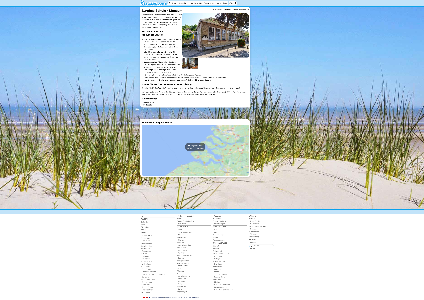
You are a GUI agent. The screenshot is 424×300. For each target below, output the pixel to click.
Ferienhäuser (145, 248)
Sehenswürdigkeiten (184, 232)
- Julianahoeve (146, 261)
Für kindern (145, 227)
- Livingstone (146, 264)
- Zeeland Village (147, 287)
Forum (215, 237)
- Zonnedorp (145, 292)
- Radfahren (181, 279)
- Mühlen (180, 242)
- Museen (180, 235)
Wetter (231, 3)
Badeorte (144, 222)
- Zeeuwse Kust (147, 243)
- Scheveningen (219, 261)
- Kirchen (180, 240)
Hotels (179, 218)
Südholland (217, 246)
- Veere (252, 218)
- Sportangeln (182, 291)
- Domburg (253, 229)
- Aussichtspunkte (184, 245)
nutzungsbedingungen (158, 297)
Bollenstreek (217, 251)
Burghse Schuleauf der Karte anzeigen (195, 147)
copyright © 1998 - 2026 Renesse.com (188, 297)
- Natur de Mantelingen (257, 226)
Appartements (146, 238)
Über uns (252, 242)
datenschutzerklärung (171, 297)
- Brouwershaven (219, 277)
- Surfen (180, 289)
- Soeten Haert (146, 282)
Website (149, 105)
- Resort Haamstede (148, 272)
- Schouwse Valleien (148, 279)
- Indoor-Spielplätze (184, 255)
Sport (179, 273)
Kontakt (252, 249)
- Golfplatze (181, 286)
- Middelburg (254, 237)
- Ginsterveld (145, 259)
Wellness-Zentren (183, 263)
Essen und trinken (219, 221)
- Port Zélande (146, 269)
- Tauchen (217, 216)
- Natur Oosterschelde (221, 285)
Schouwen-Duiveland (221, 274)
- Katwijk (216, 259)
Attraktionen (181, 248)
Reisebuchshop (219, 240)
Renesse (174, 3)
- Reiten (180, 284)
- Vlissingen (253, 234)
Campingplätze (146, 246)
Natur (179, 268)
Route (215, 230)
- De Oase (144, 254)
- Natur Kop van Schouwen (223, 290)
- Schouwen (145, 277)
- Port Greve (145, 241)
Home (143, 216)
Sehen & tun (198, 3)
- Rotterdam (217, 266)
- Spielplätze (181, 253)
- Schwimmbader (183, 276)
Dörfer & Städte (182, 266)
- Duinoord (145, 256)
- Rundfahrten (182, 250)
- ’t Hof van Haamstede (185, 216)
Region (225, 3)
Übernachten (183, 3)
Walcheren (253, 216)
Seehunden (217, 218)
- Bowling (180, 258)
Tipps (143, 224)
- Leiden (216, 248)
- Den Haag (217, 264)
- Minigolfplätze (183, 260)
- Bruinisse (217, 279)
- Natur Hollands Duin (221, 254)
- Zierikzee (217, 282)
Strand (191, 3)
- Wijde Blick (145, 285)
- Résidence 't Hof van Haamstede (153, 274)
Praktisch (219, 3)
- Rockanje (217, 269)
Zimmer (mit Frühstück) (185, 221)
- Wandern (181, 281)
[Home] (169, 3)
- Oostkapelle (254, 224)
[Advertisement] (267, 57)
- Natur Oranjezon (255, 221)
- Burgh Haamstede (220, 287)
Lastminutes (181, 224)
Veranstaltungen (209, 3)
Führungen (181, 271)
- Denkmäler (181, 237)
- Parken (216, 232)
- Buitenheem (146, 251)
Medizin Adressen (219, 235)
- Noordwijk (217, 256)
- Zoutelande (254, 231)
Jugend (143, 230)
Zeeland (216, 272)
